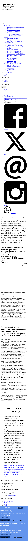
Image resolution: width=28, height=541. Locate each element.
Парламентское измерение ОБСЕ (15, 27)
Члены (5, 505)
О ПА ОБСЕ (7, 25)
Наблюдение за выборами (14, 49)
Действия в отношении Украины (15, 55)
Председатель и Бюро (12, 38)
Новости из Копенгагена (13, 66)
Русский (6, 81)
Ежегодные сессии (12, 58)
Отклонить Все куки (17, 537)
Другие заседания (11, 62)
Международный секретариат (15, 34)
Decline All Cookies (17, 520)
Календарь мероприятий (13, 31)
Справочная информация (13, 30)
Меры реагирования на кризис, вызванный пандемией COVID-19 (16, 53)
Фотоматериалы (11, 69)
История (9, 28)
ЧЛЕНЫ (6, 37)
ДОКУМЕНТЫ (8, 72)
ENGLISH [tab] (7, 508)
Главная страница (8, 501)
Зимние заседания (11, 61)
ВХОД (5, 75)
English (5, 80)
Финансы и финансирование (14, 32)
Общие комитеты (11, 44)
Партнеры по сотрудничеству (14, 41)
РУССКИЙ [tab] (20, 508)
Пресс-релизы (10, 65)
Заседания (6, 504)
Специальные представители (14, 45)
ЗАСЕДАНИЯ (7, 56)
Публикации (10, 68)
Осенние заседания (12, 59)
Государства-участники (13, 39)
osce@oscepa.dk (12, 495)
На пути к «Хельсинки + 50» (14, 51)
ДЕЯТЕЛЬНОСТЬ (9, 42)
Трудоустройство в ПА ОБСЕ (15, 35)
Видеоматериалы (11, 70)
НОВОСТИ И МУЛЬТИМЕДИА (12, 63)
